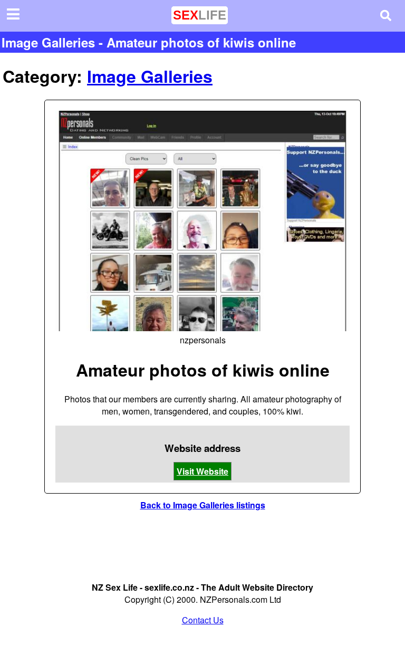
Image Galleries (150, 76)
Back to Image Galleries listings (202, 505)
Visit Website (202, 471)
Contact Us (203, 620)
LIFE (199, 15)
